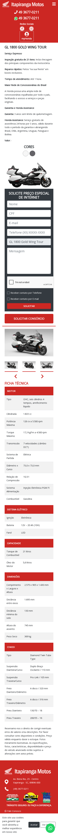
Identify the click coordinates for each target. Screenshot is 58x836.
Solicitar (29, 306)
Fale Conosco (14, 811)
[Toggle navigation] (54, 4)
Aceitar (34, 824)
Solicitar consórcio (29, 318)
